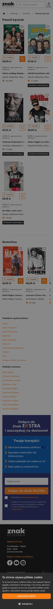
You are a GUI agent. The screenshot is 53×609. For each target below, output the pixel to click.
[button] (26, 604)
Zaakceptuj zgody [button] (26, 596)
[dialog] (26, 591)
